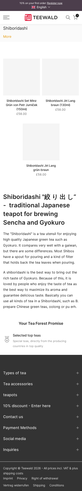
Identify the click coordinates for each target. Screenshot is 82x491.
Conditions (56, 485)
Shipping (39, 485)
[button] (41, 7)
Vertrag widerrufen (16, 485)
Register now (54, 3)
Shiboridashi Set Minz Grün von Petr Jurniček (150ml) (21, 105)
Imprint (8, 478)
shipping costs (13, 473)
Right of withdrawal (45, 478)
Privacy (22, 478)
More (7, 36)
